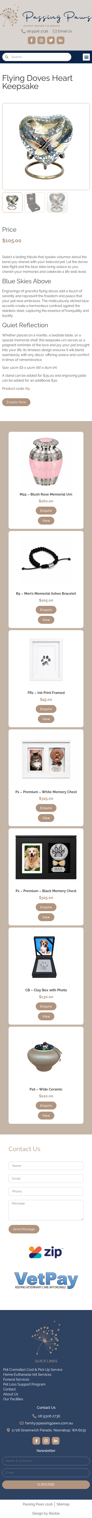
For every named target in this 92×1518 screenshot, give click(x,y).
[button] (86, 57)
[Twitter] (51, 40)
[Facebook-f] (32, 40)
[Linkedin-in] (60, 40)
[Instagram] (41, 40)
